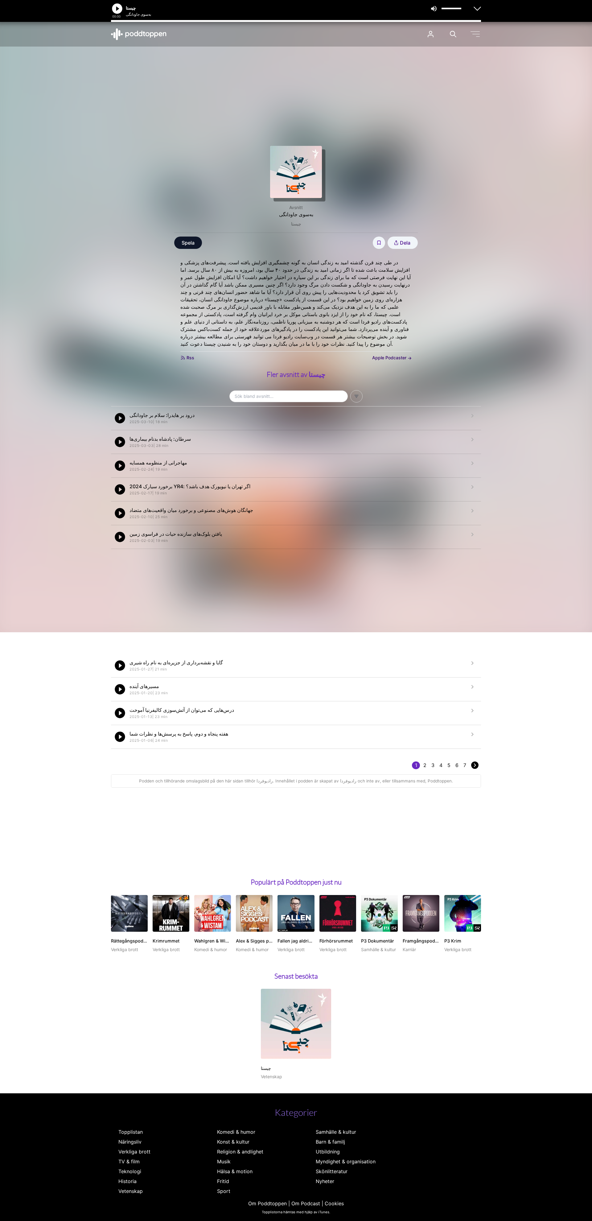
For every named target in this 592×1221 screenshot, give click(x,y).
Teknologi (129, 1171)
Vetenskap (130, 1191)
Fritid (223, 1181)
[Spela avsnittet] (120, 418)
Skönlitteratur (331, 1171)
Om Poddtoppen (267, 1203)
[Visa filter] (356, 396)
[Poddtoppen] (138, 34)
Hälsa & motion (235, 1171)
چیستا (296, 223)
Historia (127, 1181)
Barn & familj (330, 1142)
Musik (224, 1161)
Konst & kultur (233, 1142)
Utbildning (328, 1152)
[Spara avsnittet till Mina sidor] (379, 243)
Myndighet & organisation (346, 1161)
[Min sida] (430, 34)
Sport (223, 1191)
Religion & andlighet (240, 1152)
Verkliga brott (134, 1152)
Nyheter (325, 1181)
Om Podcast (305, 1203)
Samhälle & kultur (336, 1132)
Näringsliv (130, 1142)
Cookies (334, 1203)
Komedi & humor (236, 1132)
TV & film (129, 1161)
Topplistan (130, 1132)
